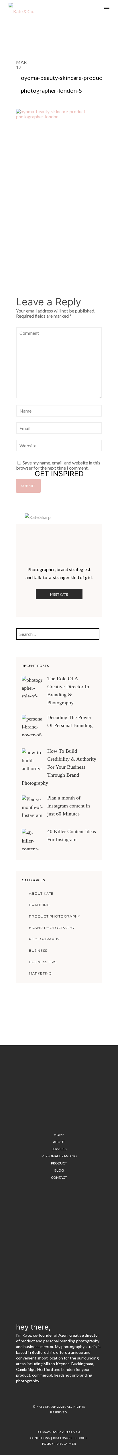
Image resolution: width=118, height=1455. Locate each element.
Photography (44, 939)
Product (59, 1163)
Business (38, 950)
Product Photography (54, 916)
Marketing (40, 973)
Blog (59, 1170)
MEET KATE (59, 594)
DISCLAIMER (66, 1443)
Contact (59, 1177)
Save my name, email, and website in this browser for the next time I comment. (58, 465)
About (59, 1142)
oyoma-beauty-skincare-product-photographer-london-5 (63, 84)
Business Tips (42, 962)
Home (59, 1135)
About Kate (41, 893)
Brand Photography (51, 928)
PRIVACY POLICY (51, 1432)
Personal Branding (59, 1156)
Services (59, 1149)
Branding (39, 905)
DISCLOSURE (63, 1438)
